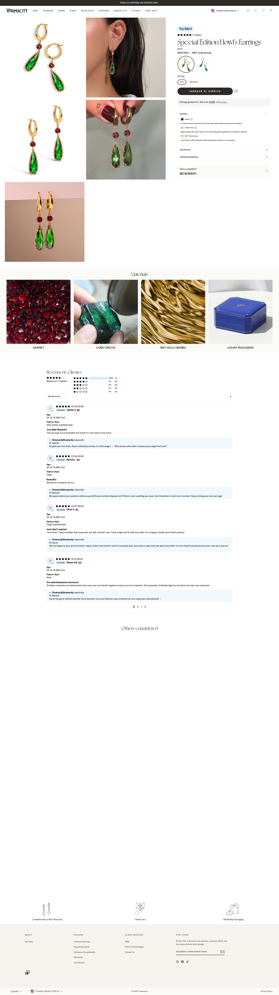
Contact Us (129, 952)
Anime (61, 11)
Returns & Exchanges (134, 947)
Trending (48, 11)
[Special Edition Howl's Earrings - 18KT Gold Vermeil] (27, 888)
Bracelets (120, 11)
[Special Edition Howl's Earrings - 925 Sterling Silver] (31, 888)
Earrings (104, 11)
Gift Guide (78, 957)
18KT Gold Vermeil (186, 64)
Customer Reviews (82, 942)
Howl (182, 82)
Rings (73, 11)
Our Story (29, 942)
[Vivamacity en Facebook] (182, 961)
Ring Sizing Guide (81, 947)
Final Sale (151, 11)
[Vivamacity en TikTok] (187, 961)
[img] (63, 406)
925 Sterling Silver (204, 64)
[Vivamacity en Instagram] (177, 961)
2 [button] (137, 607)
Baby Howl (194, 82)
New (35, 11)
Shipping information (189, 157)
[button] (263, 10)
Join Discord (79, 963)
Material (194, 52)
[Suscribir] (222, 952)
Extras (136, 11)
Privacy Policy (267, 991)
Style (181, 76)
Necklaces (87, 11)
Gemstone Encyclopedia (84, 952)
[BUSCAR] (255, 11)
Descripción (185, 150)
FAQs (127, 942)
